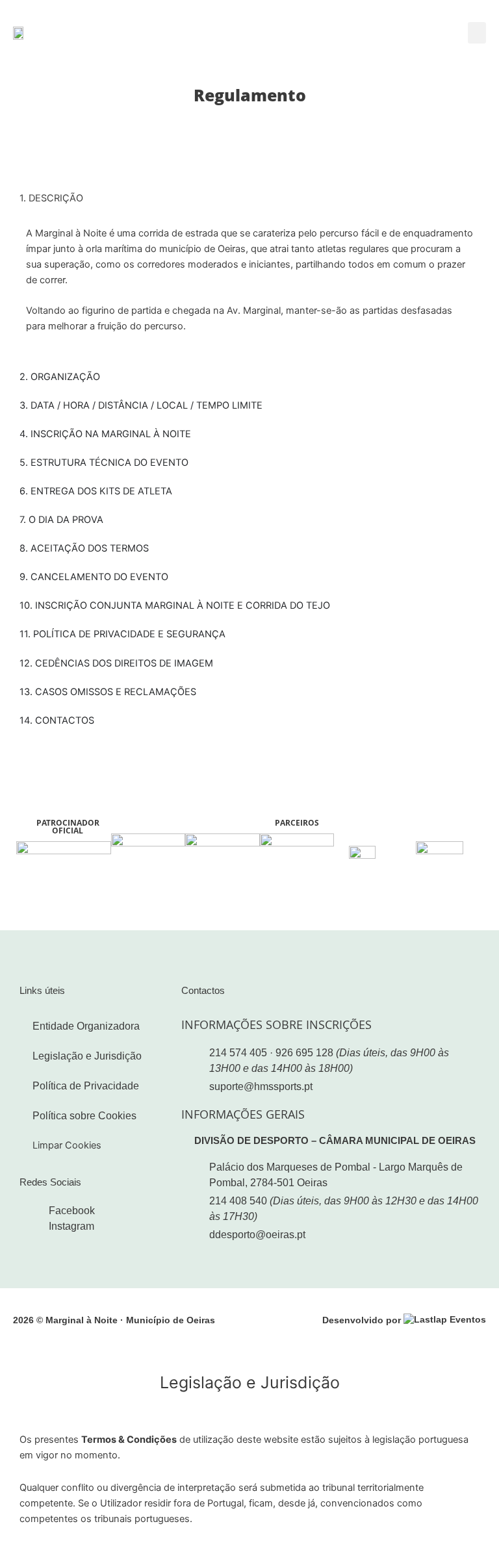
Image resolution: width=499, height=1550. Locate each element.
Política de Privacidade (85, 1085)
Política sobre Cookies (84, 1115)
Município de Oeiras (170, 1320)
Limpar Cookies (66, 1145)
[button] (477, 33)
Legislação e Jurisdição (87, 1055)
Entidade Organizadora (86, 1026)
